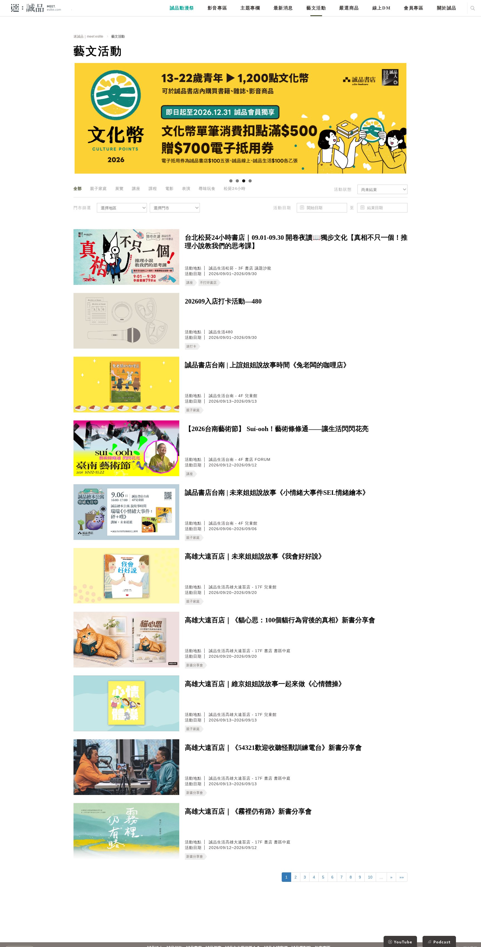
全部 (77, 188)
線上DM (381, 8)
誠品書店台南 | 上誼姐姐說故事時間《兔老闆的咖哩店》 (267, 365)
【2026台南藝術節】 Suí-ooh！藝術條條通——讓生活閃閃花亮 (277, 428)
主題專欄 (250, 8)
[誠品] (36, 8)
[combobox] (382, 189)
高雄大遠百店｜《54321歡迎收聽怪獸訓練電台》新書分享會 (273, 747)
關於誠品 (447, 8)
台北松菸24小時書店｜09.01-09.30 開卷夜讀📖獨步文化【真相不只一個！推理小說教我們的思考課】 (296, 241)
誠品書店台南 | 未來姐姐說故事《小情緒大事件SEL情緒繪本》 (277, 492)
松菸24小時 (235, 188)
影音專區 (217, 8)
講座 (136, 188)
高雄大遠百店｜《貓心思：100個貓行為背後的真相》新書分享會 (280, 620)
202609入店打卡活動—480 (223, 301)
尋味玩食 (207, 188)
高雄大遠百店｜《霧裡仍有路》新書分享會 (248, 811)
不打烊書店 (208, 283)
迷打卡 (191, 346)
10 (370, 877)
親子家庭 (98, 188)
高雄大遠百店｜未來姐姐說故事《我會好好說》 (255, 556)
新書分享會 (194, 665)
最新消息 (283, 8)
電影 (169, 188)
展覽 (119, 188)
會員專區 (413, 8)
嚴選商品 (349, 8)
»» (401, 877)
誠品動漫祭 (182, 8)
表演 (186, 188)
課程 (153, 188)
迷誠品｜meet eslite (88, 36)
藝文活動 (316, 8)
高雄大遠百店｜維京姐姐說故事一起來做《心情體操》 (265, 683)
